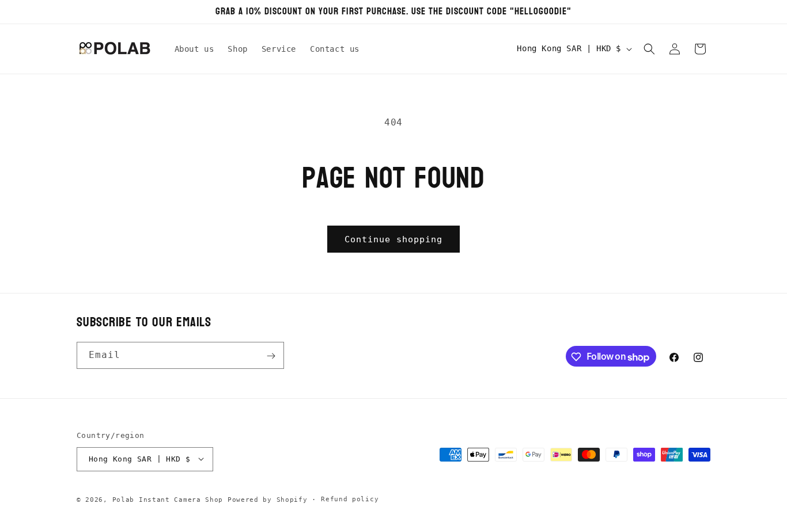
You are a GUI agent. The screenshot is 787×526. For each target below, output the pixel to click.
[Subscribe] (270, 355)
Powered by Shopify (268, 499)
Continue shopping (393, 239)
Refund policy (350, 498)
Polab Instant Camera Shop (168, 499)
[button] (649, 49)
